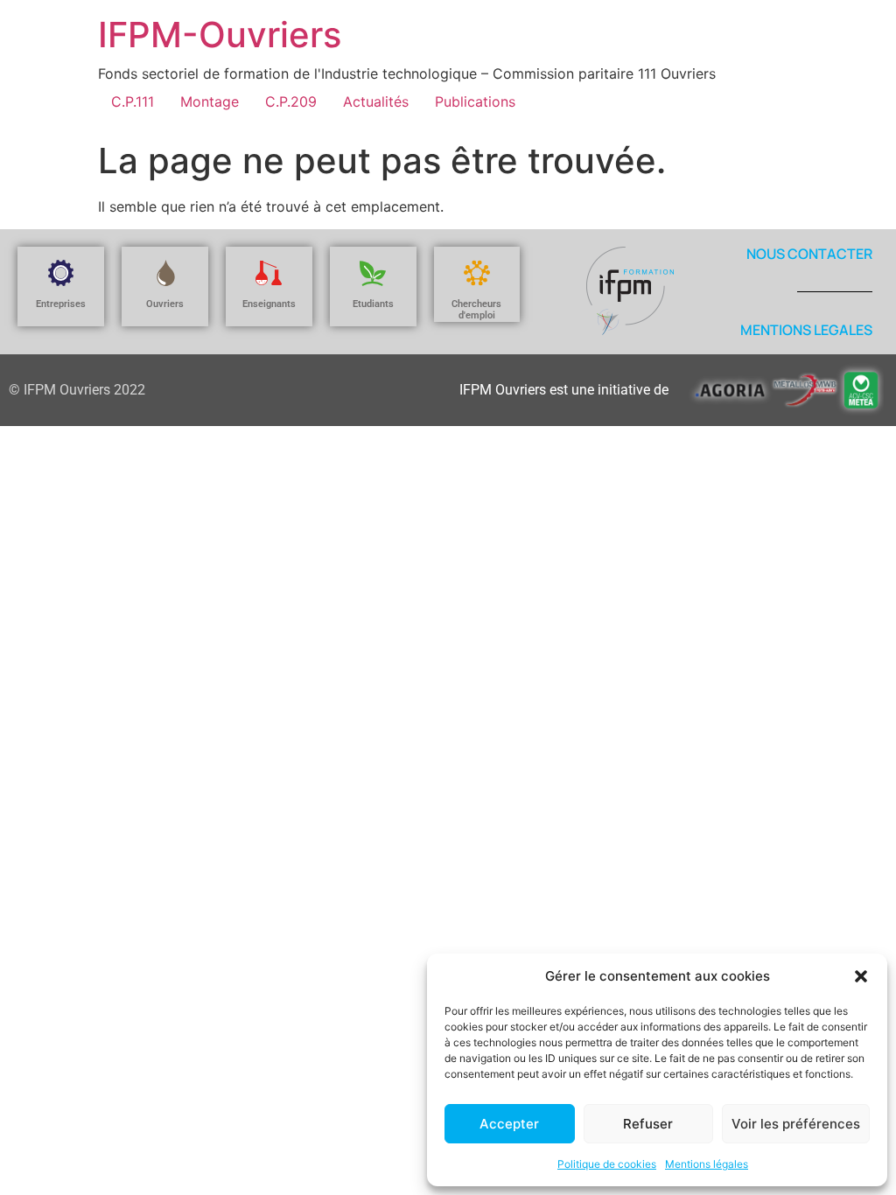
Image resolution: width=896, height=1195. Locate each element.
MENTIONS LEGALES (806, 329)
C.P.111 (132, 101)
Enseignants (269, 304)
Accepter (509, 1123)
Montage (209, 101)
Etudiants (373, 304)
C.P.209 (291, 101)
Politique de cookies (606, 1164)
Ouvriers (165, 304)
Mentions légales (706, 1164)
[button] (861, 976)
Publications (475, 101)
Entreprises (61, 304)
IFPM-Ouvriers (219, 34)
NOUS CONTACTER (809, 253)
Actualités (376, 101)
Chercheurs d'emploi (476, 309)
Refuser (648, 1123)
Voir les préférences (796, 1123)
